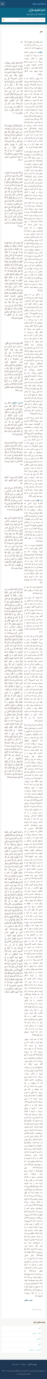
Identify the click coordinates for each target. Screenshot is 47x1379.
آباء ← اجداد (36, 1334)
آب (39, 1328)
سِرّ (33, 1310)
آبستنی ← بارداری (34, 1350)
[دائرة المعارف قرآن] (36, 4)
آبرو (39, 1345)
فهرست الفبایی (32, 1365)
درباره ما (23, 1365)
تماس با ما (15, 1365)
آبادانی (38, 1339)
